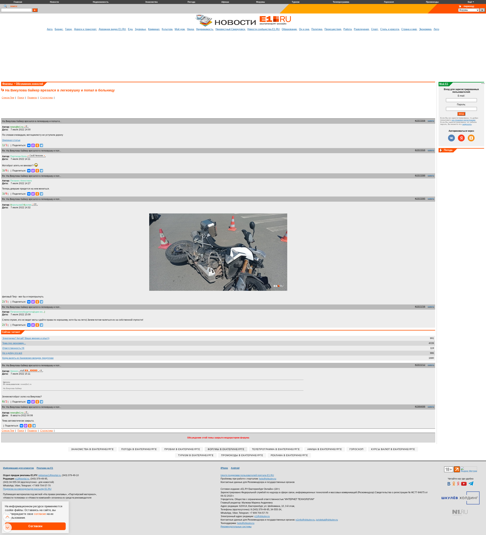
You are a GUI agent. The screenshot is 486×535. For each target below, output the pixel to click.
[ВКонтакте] (29, 145)
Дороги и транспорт (85, 29)
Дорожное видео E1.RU (112, 29)
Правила (32, 97)
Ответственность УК (13, 348)
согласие (40, 514)
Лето (436, 29)
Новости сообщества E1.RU (263, 29)
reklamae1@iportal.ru (49, 475)
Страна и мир (409, 29)
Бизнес (59, 29)
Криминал (153, 29)
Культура (167, 29)
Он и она (304, 29)
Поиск (20, 97)
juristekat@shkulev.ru (327, 519)
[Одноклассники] (37, 145)
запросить (467, 124)
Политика (316, 29)
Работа (347, 29)
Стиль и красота (389, 29)
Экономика (425, 29)
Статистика (46, 97)
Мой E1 (443, 83)
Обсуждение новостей (29, 83)
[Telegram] (41, 145)
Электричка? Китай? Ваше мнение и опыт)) (25, 338)
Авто (49, 29)
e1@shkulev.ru (262, 516)
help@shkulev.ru (267, 478)
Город (68, 29)
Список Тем (8, 97)
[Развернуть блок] (441, 150)
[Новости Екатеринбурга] (203, 26)
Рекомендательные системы (236, 526)
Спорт (374, 29)
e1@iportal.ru (22, 478)
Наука (190, 29)
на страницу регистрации (463, 120)
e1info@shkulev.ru (305, 519)
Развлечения (361, 29)
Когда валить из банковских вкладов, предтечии (28, 358)
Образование (289, 29)
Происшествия (332, 29)
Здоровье (140, 29)
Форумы (7, 83)
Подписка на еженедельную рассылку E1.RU (27, 489)
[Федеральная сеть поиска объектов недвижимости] (460, 513)
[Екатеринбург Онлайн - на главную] (275, 26)
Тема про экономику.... (14, 343)
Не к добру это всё (12, 353)
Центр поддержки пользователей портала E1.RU (247, 475)
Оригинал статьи (11, 140)
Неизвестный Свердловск (230, 29)
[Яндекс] (461, 138)
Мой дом (180, 29)
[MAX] (33, 145)
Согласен (35, 526)
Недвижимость (204, 29)
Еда (130, 29)
